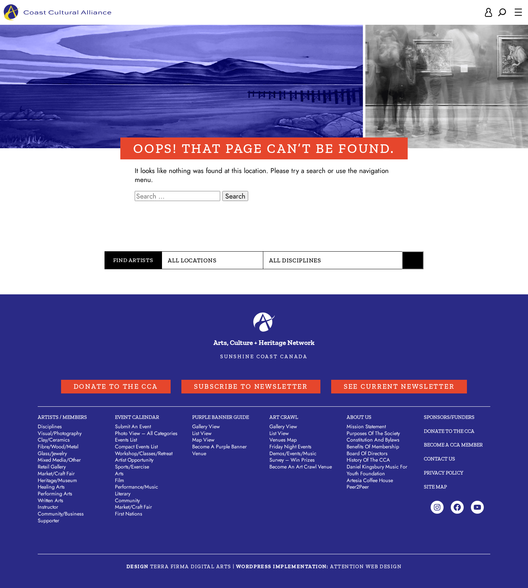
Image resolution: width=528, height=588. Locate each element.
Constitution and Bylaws (373, 439)
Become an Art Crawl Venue (300, 466)
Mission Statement (366, 426)
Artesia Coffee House (370, 480)
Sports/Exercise (132, 466)
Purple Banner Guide (220, 417)
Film (119, 480)
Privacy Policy (443, 473)
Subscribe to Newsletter (251, 386)
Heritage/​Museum (57, 480)
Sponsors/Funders (449, 417)
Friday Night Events (290, 446)
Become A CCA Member (453, 445)
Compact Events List (136, 446)
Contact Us (439, 459)
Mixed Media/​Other (59, 459)
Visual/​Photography (60, 433)
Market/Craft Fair (133, 506)
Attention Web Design (366, 566)
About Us (359, 417)
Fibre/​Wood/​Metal (58, 446)
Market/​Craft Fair (56, 473)
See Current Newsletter (399, 386)
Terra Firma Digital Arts (190, 566)
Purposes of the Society (373, 433)
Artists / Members (62, 417)
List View (202, 433)
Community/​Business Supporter (61, 517)
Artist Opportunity (134, 459)
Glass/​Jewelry (52, 453)
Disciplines (50, 426)
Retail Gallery (52, 466)
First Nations (128, 513)
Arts (119, 473)
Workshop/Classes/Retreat (143, 453)
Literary (122, 493)
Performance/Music (136, 486)
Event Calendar (137, 417)
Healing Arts (51, 486)
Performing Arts (55, 493)
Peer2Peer (358, 486)
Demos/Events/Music (292, 453)
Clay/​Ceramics (54, 439)
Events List (126, 439)
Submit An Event (133, 426)
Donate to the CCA (116, 386)
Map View (203, 439)
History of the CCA (368, 459)
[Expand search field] (502, 12)
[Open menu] (518, 12)
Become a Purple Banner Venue (219, 450)
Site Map (435, 487)
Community (127, 500)
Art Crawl (283, 417)
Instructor (48, 506)
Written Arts (50, 500)
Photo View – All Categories (146, 433)
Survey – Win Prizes (292, 459)
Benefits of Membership (373, 446)
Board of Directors (367, 453)
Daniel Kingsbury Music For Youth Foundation (377, 470)
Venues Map (283, 439)
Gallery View (206, 426)
